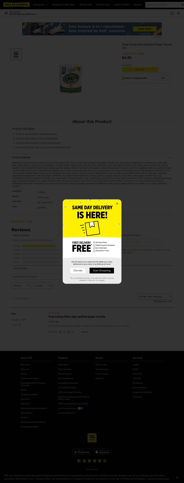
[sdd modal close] (117, 204)
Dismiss (77, 270)
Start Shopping (102, 270)
